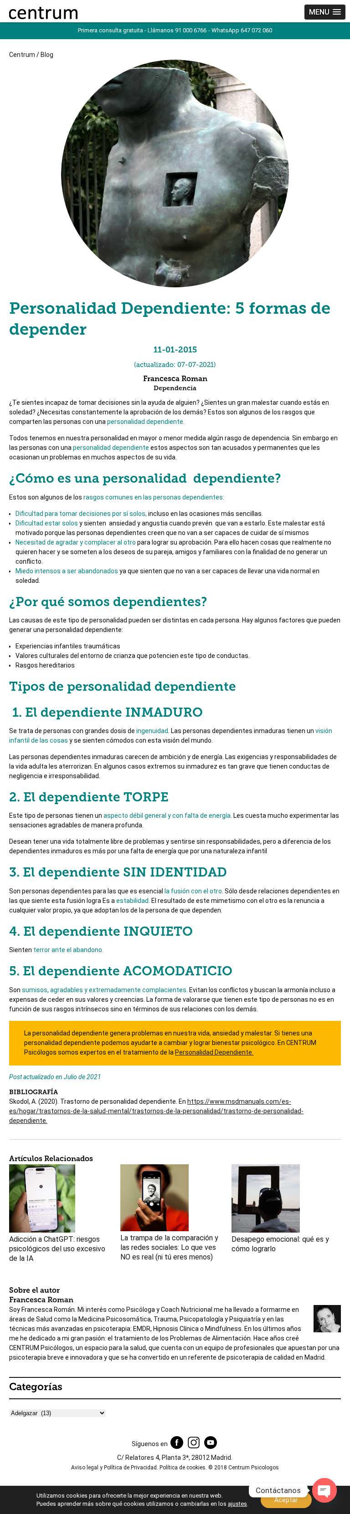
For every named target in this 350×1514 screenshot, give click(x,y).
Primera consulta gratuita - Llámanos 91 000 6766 (142, 30)
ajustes (237, 1503)
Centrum (22, 54)
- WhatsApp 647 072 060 (240, 30)
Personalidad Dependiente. (214, 1052)
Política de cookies (183, 1467)
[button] (324, 12)
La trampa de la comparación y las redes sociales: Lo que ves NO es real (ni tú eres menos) (169, 1247)
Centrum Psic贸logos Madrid (43, 13)
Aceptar (286, 1500)
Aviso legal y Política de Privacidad (114, 1467)
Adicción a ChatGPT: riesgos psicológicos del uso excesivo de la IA (57, 1249)
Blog (47, 54)
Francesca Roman (41, 1300)
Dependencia (175, 388)
